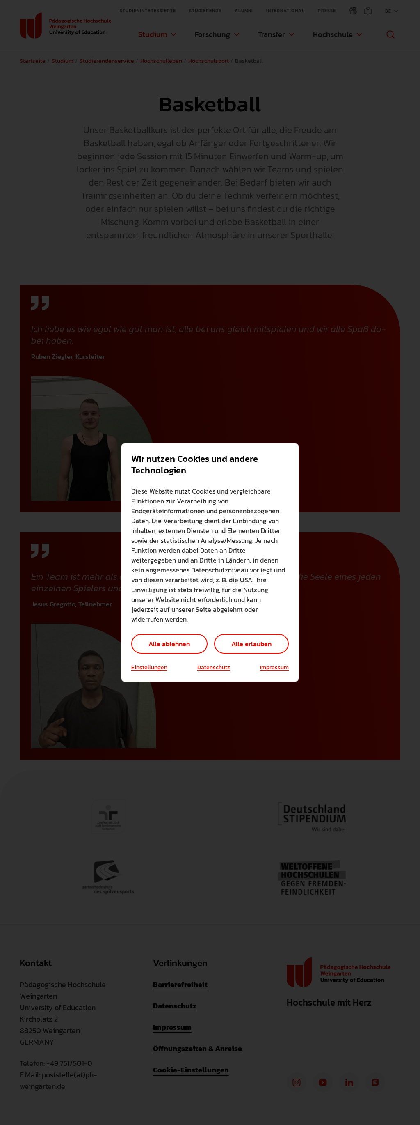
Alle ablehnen (169, 644)
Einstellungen (149, 668)
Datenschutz (213, 668)
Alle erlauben (251, 644)
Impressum (274, 668)
